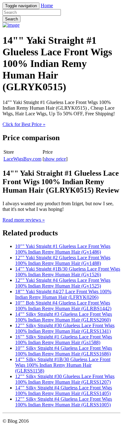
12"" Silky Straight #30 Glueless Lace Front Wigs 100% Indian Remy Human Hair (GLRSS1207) (64, 379)
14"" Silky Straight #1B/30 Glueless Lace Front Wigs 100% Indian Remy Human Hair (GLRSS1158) (62, 365)
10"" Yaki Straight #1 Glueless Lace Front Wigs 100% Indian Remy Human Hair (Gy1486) (62, 249)
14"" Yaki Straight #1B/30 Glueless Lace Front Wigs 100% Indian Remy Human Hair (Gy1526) (67, 271)
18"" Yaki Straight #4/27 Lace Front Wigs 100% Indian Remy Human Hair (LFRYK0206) (63, 294)
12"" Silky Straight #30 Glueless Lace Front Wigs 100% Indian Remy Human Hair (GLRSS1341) (64, 328)
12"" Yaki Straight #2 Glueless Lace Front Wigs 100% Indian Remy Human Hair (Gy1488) (62, 260)
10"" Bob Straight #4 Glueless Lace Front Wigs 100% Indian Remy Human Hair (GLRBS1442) (63, 305)
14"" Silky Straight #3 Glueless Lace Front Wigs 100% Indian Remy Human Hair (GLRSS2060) (63, 316)
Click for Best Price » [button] (24, 124)
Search (11, 19)
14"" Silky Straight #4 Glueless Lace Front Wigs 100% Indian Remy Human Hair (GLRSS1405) (63, 390)
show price (55, 159)
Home (47, 5)
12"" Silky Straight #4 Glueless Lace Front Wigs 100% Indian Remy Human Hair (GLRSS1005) (63, 401)
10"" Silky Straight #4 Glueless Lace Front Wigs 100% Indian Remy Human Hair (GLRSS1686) (63, 350)
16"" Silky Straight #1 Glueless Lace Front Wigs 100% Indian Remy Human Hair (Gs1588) (63, 339)
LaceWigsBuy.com (22, 159)
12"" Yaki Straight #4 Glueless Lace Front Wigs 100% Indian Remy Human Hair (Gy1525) (62, 283)
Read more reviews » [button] (24, 220)
